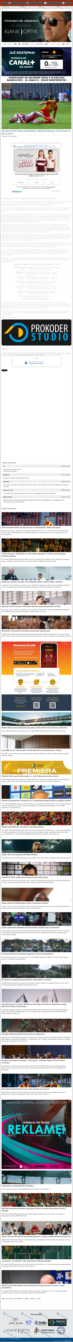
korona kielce (9, 1298)
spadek (26, 1298)
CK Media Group (67, 1340)
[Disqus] (36, 394)
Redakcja (18, 1338)
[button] (51, 186)
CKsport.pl (12, 1338)
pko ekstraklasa (18, 1298)
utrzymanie (33, 1298)
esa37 (39, 1298)
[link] (48, 188)
